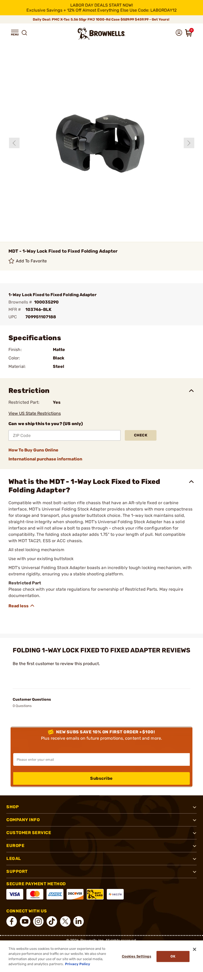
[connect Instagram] (38, 921)
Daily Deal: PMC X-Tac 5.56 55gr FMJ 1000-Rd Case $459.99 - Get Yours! (101, 19)
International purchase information (45, 458)
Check (140, 435)
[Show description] (21, 605)
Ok (172, 956)
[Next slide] (189, 143)
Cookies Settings (136, 956)
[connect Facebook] (11, 921)
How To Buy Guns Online (33, 450)
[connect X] (65, 921)
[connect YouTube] (25, 921)
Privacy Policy (77, 964)
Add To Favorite (31, 260)
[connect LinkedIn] (78, 921)
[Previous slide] (14, 143)
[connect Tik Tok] (52, 921)
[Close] (194, 949)
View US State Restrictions (34, 413)
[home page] (101, 34)
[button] (15, 32)
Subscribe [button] (101, 778)
